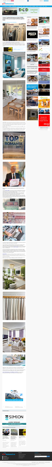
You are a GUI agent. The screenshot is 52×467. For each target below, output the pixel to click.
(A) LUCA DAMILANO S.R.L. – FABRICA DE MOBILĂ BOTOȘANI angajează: (32, 73)
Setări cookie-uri (34, 464)
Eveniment (9, 6)
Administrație (14, 6)
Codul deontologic (47, 462)
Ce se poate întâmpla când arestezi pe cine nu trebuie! (22, 437)
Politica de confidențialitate (43, 457)
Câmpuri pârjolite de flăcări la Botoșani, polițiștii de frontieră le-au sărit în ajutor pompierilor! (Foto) (14, 437)
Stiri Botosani (5, 22)
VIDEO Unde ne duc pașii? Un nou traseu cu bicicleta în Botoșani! (44, 24)
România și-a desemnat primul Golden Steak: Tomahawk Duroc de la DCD (32, 82)
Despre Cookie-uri (29, 464)
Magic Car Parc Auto (21, 455)
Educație (37, 6)
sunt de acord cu (41, 457)
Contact (37, 462)
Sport (21, 6)
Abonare (48, 456)
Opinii (43, 6)
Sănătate (27, 6)
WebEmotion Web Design (22, 454)
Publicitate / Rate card (42, 462)
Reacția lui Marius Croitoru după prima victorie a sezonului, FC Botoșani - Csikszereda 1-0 (6, 437)
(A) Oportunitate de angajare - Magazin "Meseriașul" (44, 46)
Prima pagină (34, 462)
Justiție (30, 6)
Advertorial (15, 22)
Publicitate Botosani (21, 456)
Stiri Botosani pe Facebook (43, 129)
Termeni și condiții (18, 464)
